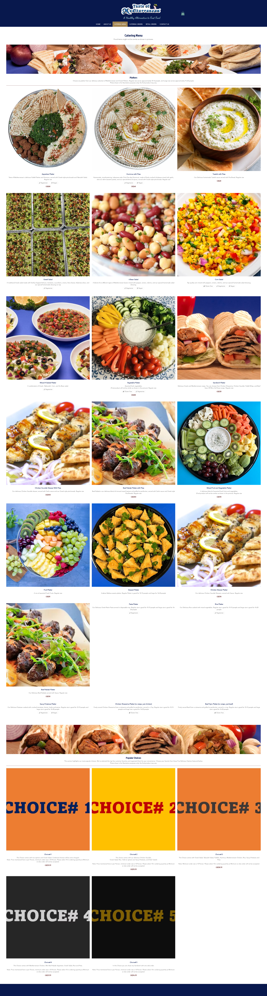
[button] (183, 13)
